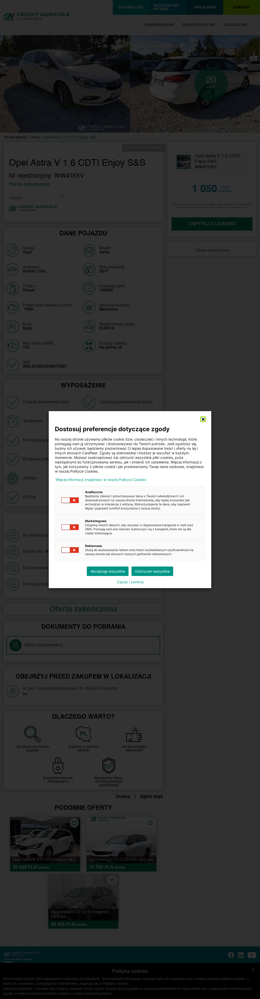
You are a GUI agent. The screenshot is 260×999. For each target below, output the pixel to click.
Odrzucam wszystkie (152, 571)
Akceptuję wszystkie (108, 571)
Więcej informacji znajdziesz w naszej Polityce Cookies (101, 480)
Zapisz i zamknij (130, 582)
